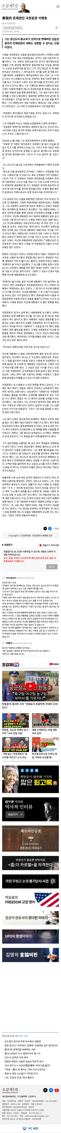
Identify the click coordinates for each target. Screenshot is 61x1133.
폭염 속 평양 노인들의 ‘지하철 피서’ (21, 1073)
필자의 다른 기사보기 (13, 28)
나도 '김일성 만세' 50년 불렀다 (19, 1077)
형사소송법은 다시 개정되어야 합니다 (22, 1053)
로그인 (52, 566)
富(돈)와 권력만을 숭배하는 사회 (20, 1049)
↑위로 (56, 528)
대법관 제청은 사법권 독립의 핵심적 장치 (24, 1061)
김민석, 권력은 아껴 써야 (16, 1057)
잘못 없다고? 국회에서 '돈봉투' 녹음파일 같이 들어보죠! (31, 1045)
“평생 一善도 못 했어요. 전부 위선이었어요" (26, 1069)
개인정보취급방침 (9, 1096)
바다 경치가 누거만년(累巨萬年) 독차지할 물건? (27, 1065)
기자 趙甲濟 (22, 1096)
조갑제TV (32, 1096)
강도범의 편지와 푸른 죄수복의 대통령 (23, 1041)
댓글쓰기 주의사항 (50, 545)
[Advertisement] (30, 997)
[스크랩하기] (56, 27)
